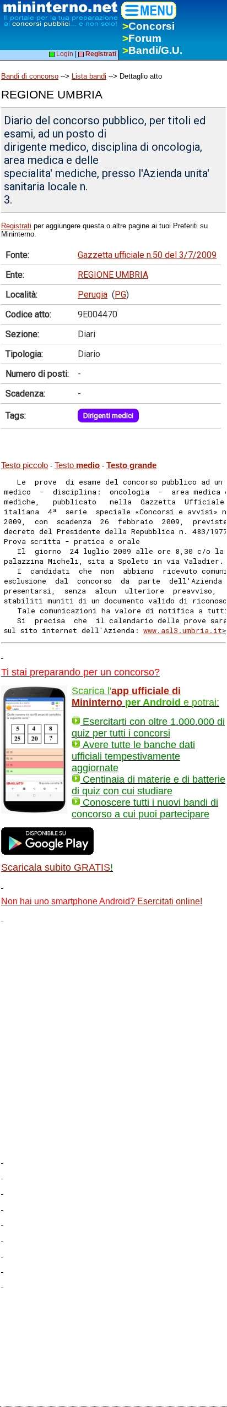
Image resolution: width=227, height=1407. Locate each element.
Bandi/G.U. (152, 50)
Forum (141, 38)
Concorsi (148, 26)
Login (64, 54)
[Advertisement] (113, 1035)
